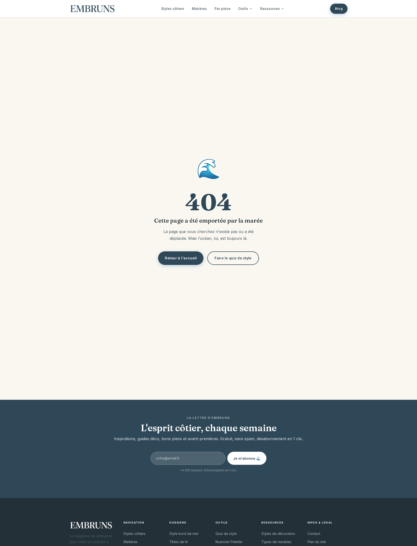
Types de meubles (276, 542)
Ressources (270, 9)
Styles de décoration (278, 533)
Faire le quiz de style (233, 258)
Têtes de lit (178, 542)
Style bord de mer (184, 533)
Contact (313, 533)
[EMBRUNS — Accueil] (92, 8)
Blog (339, 8)
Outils (243, 9)
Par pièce (222, 9)
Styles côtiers (172, 9)
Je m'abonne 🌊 (247, 458)
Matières (199, 9)
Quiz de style (226, 533)
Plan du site (316, 542)
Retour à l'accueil (181, 258)
